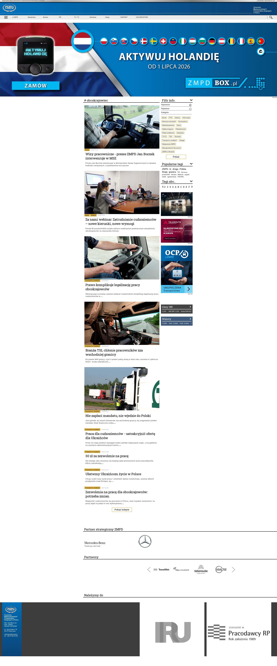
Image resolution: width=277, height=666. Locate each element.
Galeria (93, 215)
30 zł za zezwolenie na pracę (107, 456)
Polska (183, 169)
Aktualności (31, 17)
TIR (60, 17)
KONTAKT (124, 17)
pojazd (187, 174)
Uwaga (182, 140)
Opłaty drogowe (167, 129)
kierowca (184, 172)
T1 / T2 (76, 17)
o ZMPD (15, 17)
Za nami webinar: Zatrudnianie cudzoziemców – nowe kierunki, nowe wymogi (120, 221)
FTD (170, 118)
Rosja (164, 172)
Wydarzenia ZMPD (168, 144)
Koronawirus (183, 121)
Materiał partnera (168, 125)
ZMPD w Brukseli (168, 152)
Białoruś (180, 174)
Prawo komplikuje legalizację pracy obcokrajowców (112, 287)
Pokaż (176, 156)
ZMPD (165, 169)
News (87, 150)
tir (170, 169)
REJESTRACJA (268, 0)
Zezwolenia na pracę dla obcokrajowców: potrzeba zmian (116, 494)
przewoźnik (166, 174)
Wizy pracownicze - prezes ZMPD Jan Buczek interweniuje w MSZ (120, 156)
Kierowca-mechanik (169, 121)
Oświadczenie (180, 129)
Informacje (186, 118)
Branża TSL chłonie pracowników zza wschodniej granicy (114, 352)
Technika (178, 136)
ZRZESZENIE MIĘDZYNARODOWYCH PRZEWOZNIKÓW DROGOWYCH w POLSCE (23, 0)
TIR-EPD (180, 177)
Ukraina (173, 174)
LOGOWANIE (260, 0)
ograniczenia (171, 177)
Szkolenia (93, 17)
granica (172, 172)
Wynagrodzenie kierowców (171, 148)
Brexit (164, 118)
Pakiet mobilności (168, 133)
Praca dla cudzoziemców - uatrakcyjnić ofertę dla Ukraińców (120, 436)
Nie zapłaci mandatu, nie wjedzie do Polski (118, 416)
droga (175, 169)
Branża (45, 17)
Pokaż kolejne (121, 509)
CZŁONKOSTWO (142, 17)
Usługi (107, 17)
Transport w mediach (92, 281)
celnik (164, 177)
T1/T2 (164, 136)
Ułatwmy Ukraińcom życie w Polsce (113, 474)
